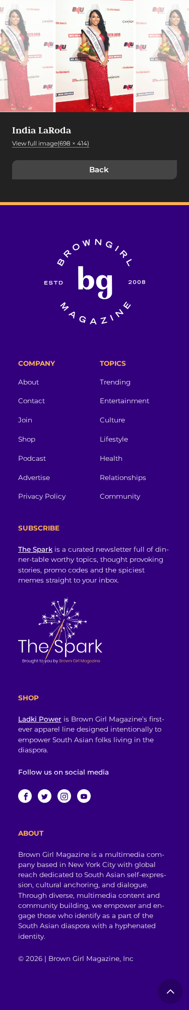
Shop (26, 439)
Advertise (34, 477)
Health (111, 458)
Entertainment (124, 401)
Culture (112, 420)
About (28, 382)
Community (120, 496)
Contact (31, 401)
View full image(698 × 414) (50, 143)
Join (25, 420)
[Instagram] (64, 796)
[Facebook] (25, 796)
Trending (115, 382)
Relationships (123, 477)
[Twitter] (44, 796)
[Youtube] (84, 796)
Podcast (32, 458)
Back (99, 169)
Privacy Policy (42, 496)
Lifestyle (114, 439)
